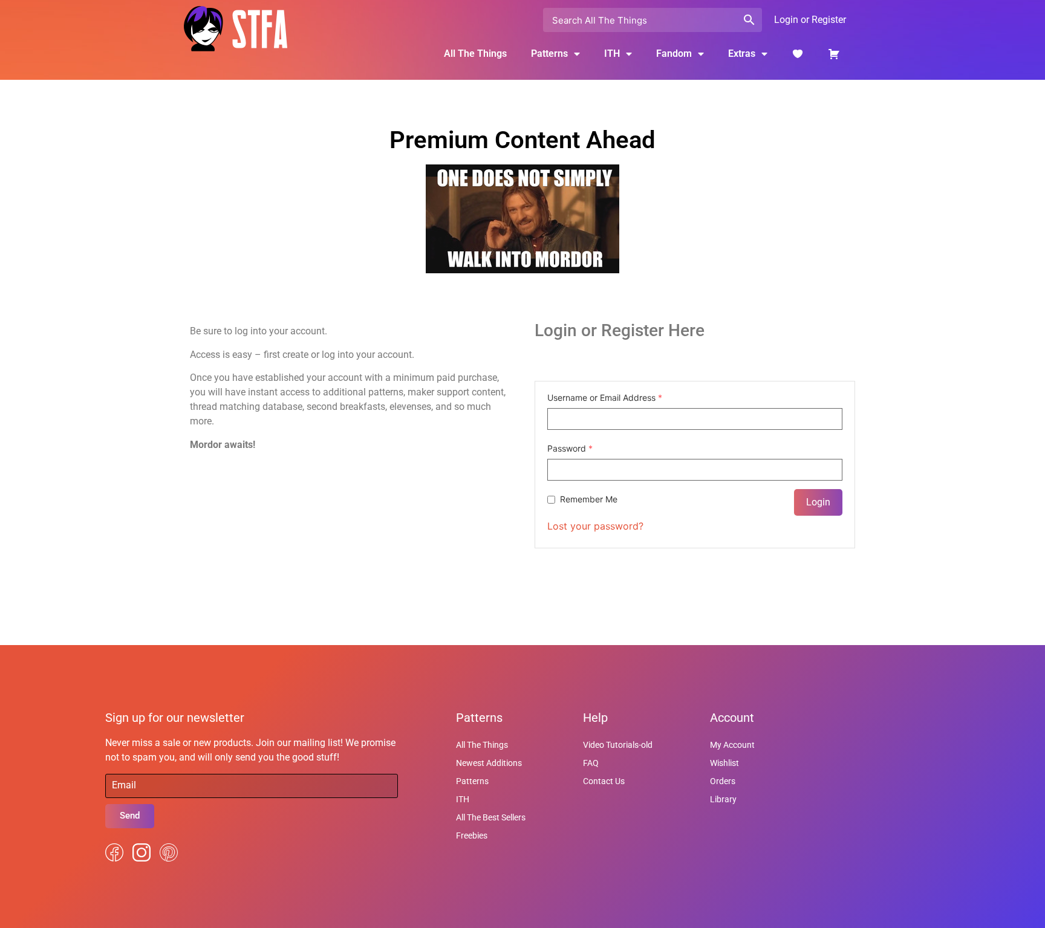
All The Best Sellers (491, 817)
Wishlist (724, 763)
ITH (612, 53)
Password (570, 448)
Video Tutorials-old (618, 745)
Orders (722, 781)
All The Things (475, 53)
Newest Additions (489, 763)
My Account (732, 745)
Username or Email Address (604, 398)
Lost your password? (595, 526)
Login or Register (810, 19)
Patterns (472, 781)
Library (723, 799)
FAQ (591, 763)
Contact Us (604, 781)
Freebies (471, 835)
